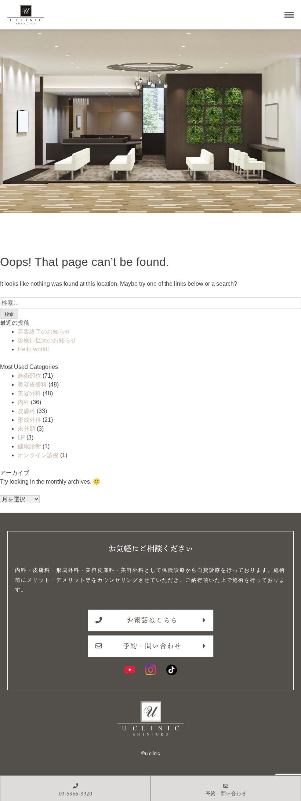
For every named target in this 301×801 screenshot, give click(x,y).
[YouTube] (129, 670)
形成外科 (29, 420)
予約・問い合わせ (152, 646)
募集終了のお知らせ (44, 331)
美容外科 (29, 393)
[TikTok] (171, 670)
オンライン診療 (38, 455)
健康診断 (29, 446)
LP (21, 437)
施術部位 (29, 376)
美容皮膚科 (32, 384)
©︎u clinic (150, 753)
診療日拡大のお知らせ (47, 340)
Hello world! (33, 349)
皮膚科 (26, 411)
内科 (23, 402)
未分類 (26, 429)
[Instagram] (150, 670)
